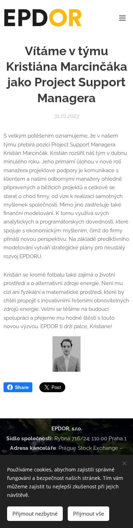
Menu (122, 18)
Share (22, 387)
